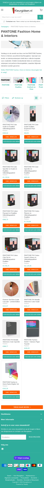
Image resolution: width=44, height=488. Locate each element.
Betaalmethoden (10, 480)
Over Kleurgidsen (19, 475)
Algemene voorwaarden (11, 478)
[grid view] (36, 98)
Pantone (5, 130)
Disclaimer (34, 478)
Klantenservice (30, 475)
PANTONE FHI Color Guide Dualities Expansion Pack (31, 126)
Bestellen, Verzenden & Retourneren (28, 480)
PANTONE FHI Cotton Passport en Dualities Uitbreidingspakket (10, 213)
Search (9, 475)
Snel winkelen (11, 137)
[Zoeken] (40, 17)
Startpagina (5, 26)
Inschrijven (34, 437)
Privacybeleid (25, 478)
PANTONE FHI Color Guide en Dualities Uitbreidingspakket (10, 126)
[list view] (40, 98)
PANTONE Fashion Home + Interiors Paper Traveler (32, 342)
